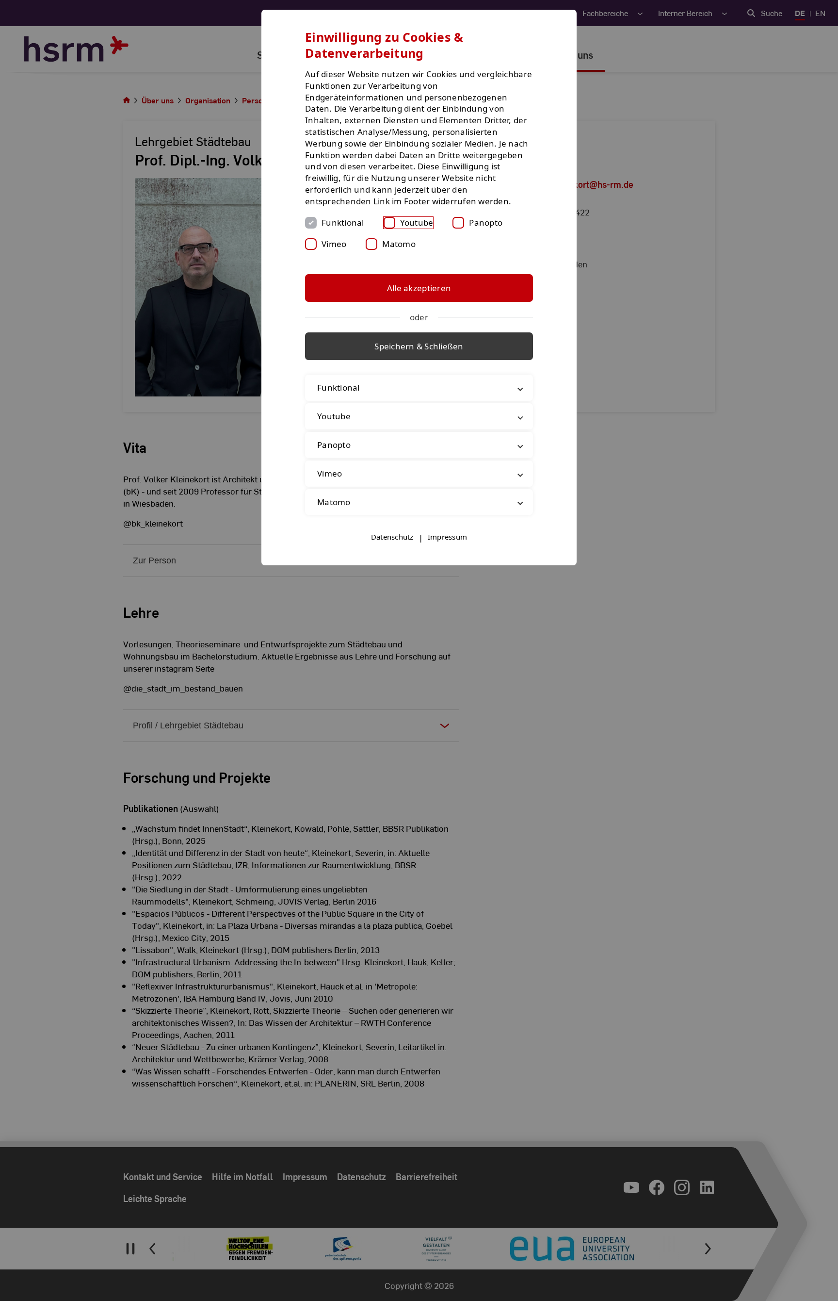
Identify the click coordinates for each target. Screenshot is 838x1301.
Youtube (417, 222)
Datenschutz (392, 537)
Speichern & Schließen (418, 346)
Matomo (399, 243)
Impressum (447, 537)
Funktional (343, 222)
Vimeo (334, 243)
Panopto (485, 222)
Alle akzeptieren (419, 288)
